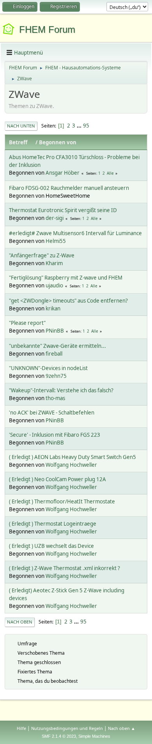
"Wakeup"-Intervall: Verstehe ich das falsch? (61, 390)
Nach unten (21, 126)
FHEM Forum (47, 29)
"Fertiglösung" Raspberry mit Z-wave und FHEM (65, 277)
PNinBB (55, 330)
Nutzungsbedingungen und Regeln (67, 728)
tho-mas (55, 398)
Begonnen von (57, 142)
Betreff (18, 142)
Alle (110, 173)
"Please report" (27, 322)
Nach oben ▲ (121, 728)
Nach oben (19, 622)
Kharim (54, 263)
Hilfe (21, 728)
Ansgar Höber (63, 172)
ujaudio (54, 285)
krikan (53, 308)
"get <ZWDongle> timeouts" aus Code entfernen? (68, 300)
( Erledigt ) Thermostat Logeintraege (52, 523)
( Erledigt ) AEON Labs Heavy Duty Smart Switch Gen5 (72, 457)
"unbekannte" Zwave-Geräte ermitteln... (57, 345)
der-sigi (55, 217)
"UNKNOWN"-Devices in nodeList (48, 368)
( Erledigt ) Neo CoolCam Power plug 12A (57, 479)
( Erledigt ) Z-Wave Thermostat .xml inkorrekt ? (64, 568)
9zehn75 (56, 375)
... (80, 125)
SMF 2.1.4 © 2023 (59, 736)
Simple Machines (94, 736)
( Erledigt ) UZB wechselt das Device (51, 545)
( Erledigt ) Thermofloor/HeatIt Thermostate (62, 501)
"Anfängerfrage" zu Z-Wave (41, 255)
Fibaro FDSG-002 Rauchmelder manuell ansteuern (69, 187)
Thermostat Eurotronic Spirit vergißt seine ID (63, 210)
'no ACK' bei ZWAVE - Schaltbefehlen (51, 412)
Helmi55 (56, 240)
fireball (54, 353)
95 (86, 125)
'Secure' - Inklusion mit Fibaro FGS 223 (54, 434)
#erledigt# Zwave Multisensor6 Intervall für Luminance (75, 233)
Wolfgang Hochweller (71, 464)
